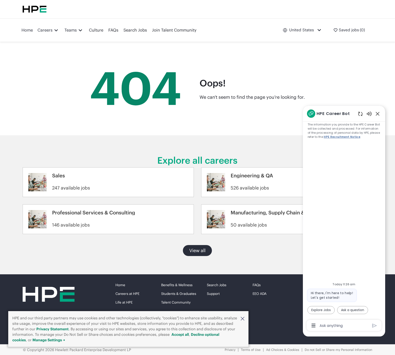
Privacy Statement (52, 329)
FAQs (113, 30)
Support (213, 293)
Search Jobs (135, 30)
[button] (242, 318)
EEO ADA (260, 293)
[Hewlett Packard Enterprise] (34, 9)
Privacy (230, 350)
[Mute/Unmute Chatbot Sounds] (369, 113)
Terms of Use (251, 350)
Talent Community (176, 302)
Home (27, 30)
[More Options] (313, 325)
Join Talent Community (174, 30)
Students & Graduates (178, 293)
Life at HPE (124, 302)
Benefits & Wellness (176, 285)
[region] (344, 219)
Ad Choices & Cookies (282, 350)
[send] (374, 325)
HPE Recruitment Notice (342, 137)
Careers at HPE (127, 293)
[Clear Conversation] (360, 114)
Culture (96, 30)
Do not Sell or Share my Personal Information (338, 350)
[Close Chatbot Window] (378, 113)
